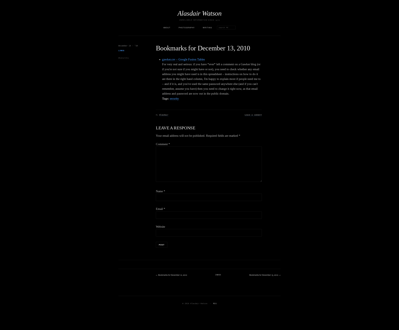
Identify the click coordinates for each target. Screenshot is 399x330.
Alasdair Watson (199, 13)
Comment (163, 144)
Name (160, 191)
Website (160, 226)
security (174, 98)
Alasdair (163, 115)
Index (218, 275)
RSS (215, 304)
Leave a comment (253, 115)
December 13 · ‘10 (128, 46)
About (167, 27)
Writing (207, 27)
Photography (187, 27)
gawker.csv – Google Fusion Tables (183, 59)
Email (160, 208)
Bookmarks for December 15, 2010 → (265, 275)
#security (123, 58)
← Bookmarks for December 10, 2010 (171, 275)
